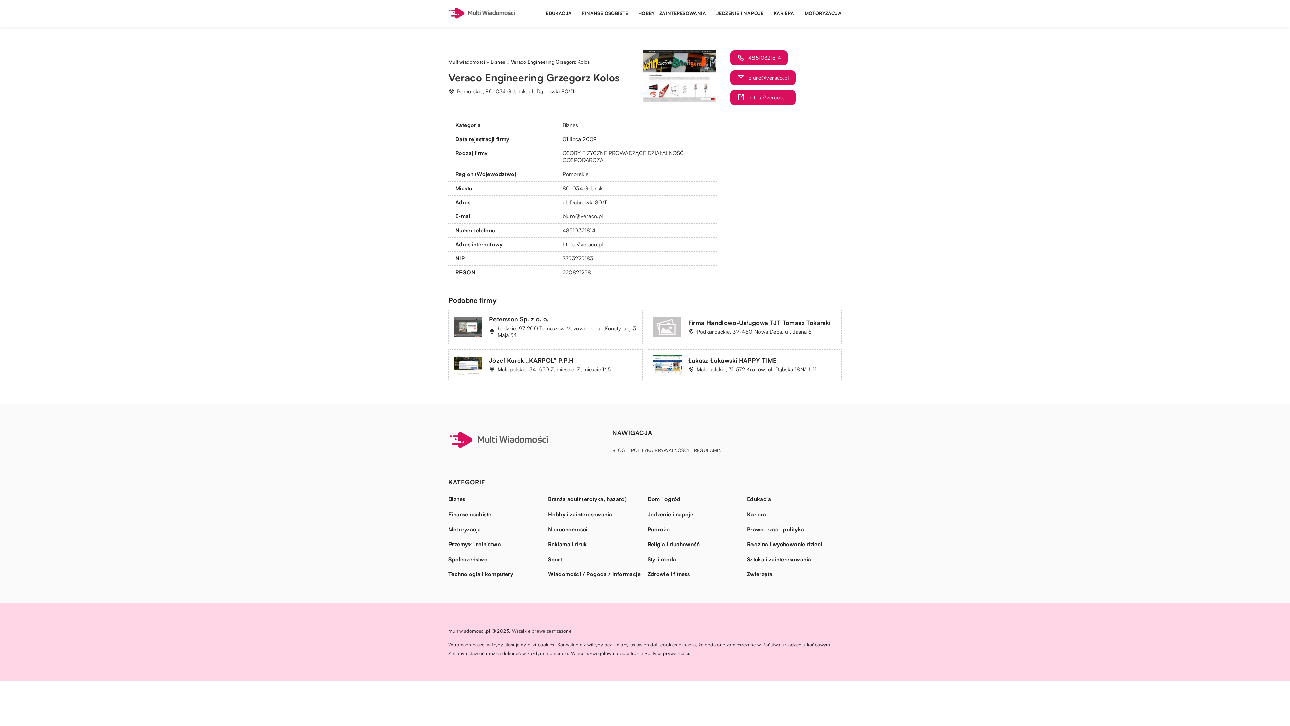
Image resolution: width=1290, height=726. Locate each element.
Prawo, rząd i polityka (775, 529)
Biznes (570, 125)
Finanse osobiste (605, 13)
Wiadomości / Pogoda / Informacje (594, 574)
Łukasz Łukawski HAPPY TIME (732, 360)
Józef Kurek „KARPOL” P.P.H (531, 360)
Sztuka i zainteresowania (779, 559)
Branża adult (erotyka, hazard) (587, 499)
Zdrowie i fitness (669, 574)
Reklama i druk (567, 544)
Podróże (659, 529)
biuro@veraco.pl (583, 216)
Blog (619, 450)
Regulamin (708, 450)
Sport (555, 559)
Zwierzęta (760, 574)
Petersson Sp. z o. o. (518, 319)
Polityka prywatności (660, 450)
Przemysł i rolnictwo (474, 544)
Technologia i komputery (480, 574)
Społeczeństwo (468, 559)
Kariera (784, 13)
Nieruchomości (567, 529)
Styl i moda (662, 559)
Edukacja (559, 13)
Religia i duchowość (674, 544)
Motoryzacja (823, 13)
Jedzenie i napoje (740, 13)
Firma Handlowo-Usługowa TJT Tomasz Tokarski (759, 322)
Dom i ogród (664, 499)
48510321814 (579, 230)
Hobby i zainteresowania (672, 13)
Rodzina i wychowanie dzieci (784, 544)
